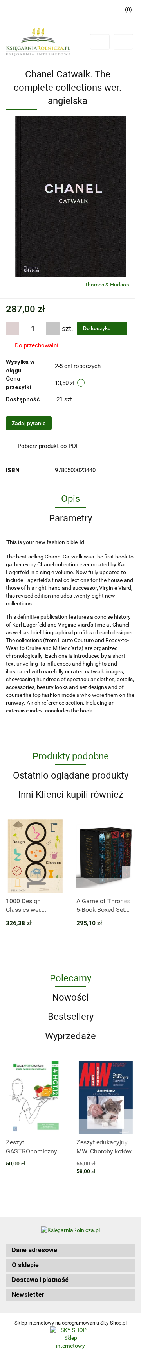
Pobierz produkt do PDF (48, 445)
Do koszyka (97, 328)
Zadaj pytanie (29, 423)
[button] (70, 1250)
